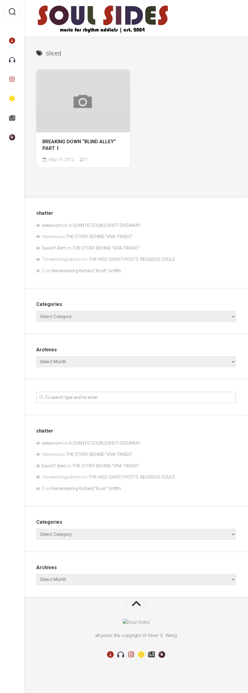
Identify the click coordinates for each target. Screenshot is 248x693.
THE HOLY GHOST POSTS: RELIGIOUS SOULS (132, 259)
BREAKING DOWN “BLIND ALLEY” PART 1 (79, 145)
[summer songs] (12, 98)
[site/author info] (12, 40)
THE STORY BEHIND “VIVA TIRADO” (99, 236)
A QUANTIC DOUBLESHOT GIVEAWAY (104, 225)
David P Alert (53, 248)
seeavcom (52, 225)
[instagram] (12, 79)
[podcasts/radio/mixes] (12, 59)
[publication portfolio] (12, 118)
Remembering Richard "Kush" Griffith (86, 270)
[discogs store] (12, 137)
